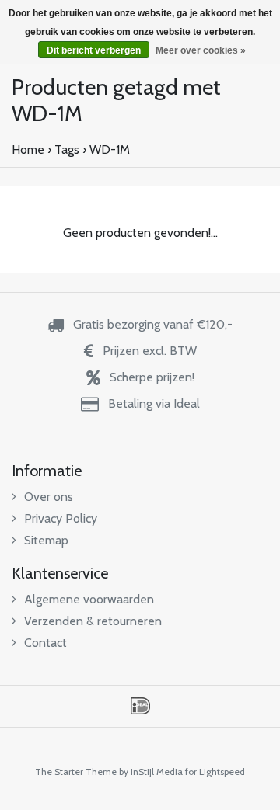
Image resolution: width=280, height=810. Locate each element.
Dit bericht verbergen (94, 50)
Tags (66, 149)
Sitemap (46, 540)
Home (28, 149)
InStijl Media (157, 771)
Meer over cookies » (201, 50)
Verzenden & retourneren (93, 621)
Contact (45, 642)
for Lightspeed (215, 771)
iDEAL (140, 705)
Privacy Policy (60, 518)
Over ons (48, 496)
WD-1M (109, 149)
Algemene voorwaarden (89, 599)
